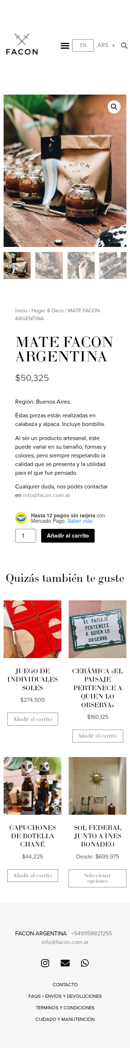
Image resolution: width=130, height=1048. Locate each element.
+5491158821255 (91, 933)
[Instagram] (45, 963)
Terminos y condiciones (65, 1008)
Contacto (65, 985)
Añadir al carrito (68, 535)
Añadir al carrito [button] (32, 719)
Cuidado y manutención (65, 1019)
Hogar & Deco (47, 311)
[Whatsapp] (85, 963)
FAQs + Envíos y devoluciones (65, 996)
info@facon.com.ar (46, 495)
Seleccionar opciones (97, 878)
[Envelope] (65, 963)
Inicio (21, 311)
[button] (65, 46)
